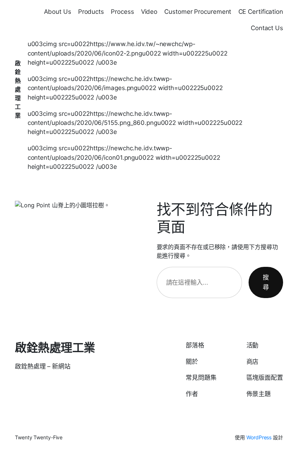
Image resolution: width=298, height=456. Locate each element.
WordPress (258, 437)
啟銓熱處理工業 (18, 89)
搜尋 (266, 282)
